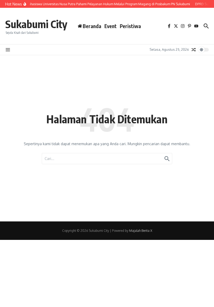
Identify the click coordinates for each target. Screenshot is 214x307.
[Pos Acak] (194, 50)
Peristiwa (130, 26)
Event (110, 26)
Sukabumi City (36, 23)
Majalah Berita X (140, 231)
